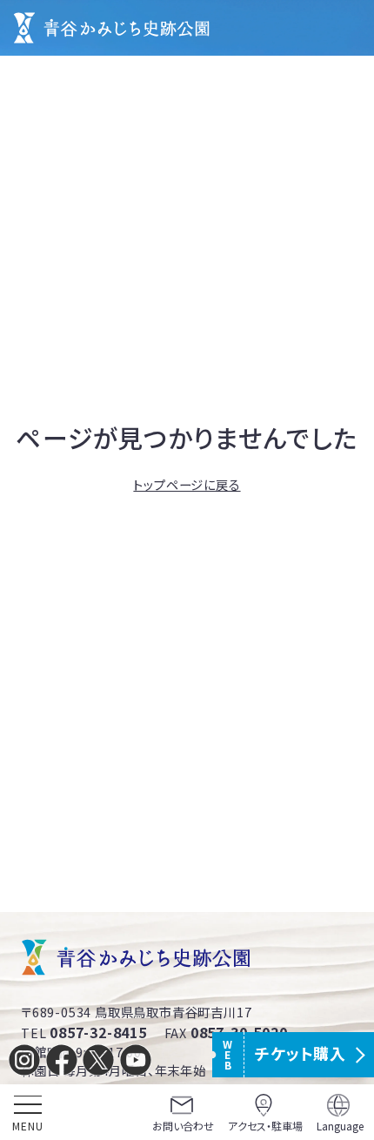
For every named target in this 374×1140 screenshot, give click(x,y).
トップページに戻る (186, 484)
